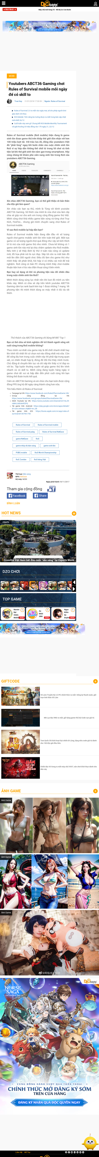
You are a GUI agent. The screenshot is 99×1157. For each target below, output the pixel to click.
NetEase (23, 477)
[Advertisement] (49, 53)
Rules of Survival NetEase (53, 432)
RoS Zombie (21, 460)
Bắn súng (27, 474)
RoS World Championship (45, 453)
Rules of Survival (23, 425)
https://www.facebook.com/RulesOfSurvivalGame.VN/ (47, 393)
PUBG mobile (21, 453)
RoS (37, 439)
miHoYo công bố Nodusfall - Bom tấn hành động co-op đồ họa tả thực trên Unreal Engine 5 (39, 561)
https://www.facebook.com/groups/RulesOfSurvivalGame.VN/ (37, 398)
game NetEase (22, 439)
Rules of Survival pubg (25, 432)
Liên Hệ (19, 1152)
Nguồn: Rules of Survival (54, 101)
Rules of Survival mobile (48, 425)
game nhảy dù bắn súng (26, 446)
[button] (74, 589)
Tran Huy (18, 101)
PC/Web (6, 522)
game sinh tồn (49, 446)
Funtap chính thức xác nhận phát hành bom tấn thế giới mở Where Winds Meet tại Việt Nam (57, 10)
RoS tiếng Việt (40, 460)
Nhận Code (68, 696)
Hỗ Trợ (27, 1152)
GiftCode (10, 681)
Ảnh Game (11, 791)
